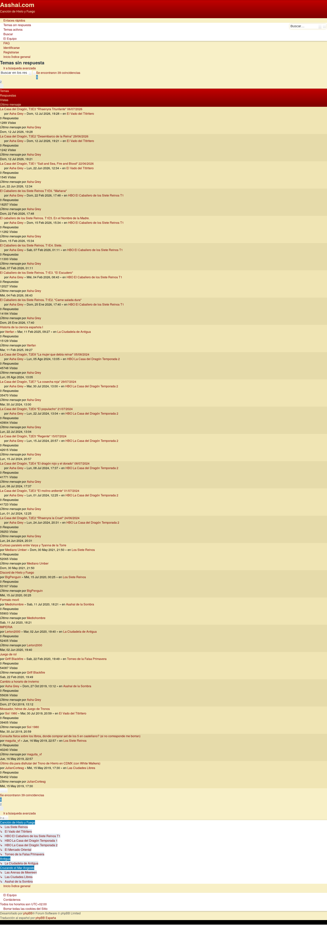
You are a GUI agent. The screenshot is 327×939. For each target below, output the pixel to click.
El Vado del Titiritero (80, 113)
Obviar (4, 16)
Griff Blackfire (14, 659)
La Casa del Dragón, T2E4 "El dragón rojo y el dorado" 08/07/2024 (45, 463)
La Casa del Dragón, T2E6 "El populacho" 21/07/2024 (36, 409)
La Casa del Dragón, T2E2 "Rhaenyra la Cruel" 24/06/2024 (39, 518)
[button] (1, 86)
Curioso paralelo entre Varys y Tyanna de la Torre (33, 545)
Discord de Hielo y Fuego (17, 572)
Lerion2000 (12, 631)
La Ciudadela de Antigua (74, 331)
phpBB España (46, 918)
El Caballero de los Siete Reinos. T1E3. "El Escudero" (36, 272)
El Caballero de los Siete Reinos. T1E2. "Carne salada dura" (41, 300)
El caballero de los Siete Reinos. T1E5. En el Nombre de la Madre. (45, 218)
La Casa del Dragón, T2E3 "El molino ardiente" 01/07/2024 (39, 490)
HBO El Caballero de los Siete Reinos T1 (96, 195)
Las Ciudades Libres (81, 768)
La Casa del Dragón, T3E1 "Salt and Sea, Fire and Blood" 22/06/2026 (47, 163)
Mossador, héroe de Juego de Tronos (25, 709)
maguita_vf (12, 740)
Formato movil (9, 599)
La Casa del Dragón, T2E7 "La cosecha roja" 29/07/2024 (38, 381)
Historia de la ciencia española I (21, 327)
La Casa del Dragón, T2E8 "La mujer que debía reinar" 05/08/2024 (44, 354)
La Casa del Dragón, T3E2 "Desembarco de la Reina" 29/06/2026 (44, 136)
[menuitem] (15, 25)
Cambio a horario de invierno (19, 681)
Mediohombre (14, 604)
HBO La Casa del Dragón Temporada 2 (93, 359)
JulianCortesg (14, 768)
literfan (9, 331)
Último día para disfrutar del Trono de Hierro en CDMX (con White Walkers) (50, 763)
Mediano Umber (16, 549)
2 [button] (1, 82)
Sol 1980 (11, 713)
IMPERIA (6, 627)
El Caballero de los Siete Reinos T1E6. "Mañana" (33, 191)
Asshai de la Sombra (80, 604)
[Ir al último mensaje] (43, 127)
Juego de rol (8, 654)
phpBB (28, 913)
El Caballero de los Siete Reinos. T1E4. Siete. (31, 245)
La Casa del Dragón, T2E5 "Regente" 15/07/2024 (33, 436)
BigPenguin (13, 577)
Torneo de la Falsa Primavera (87, 659)
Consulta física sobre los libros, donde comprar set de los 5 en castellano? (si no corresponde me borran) (70, 736)
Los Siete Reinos (83, 549)
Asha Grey (16, 113)
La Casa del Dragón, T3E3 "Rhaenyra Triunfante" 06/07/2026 (41, 109)
